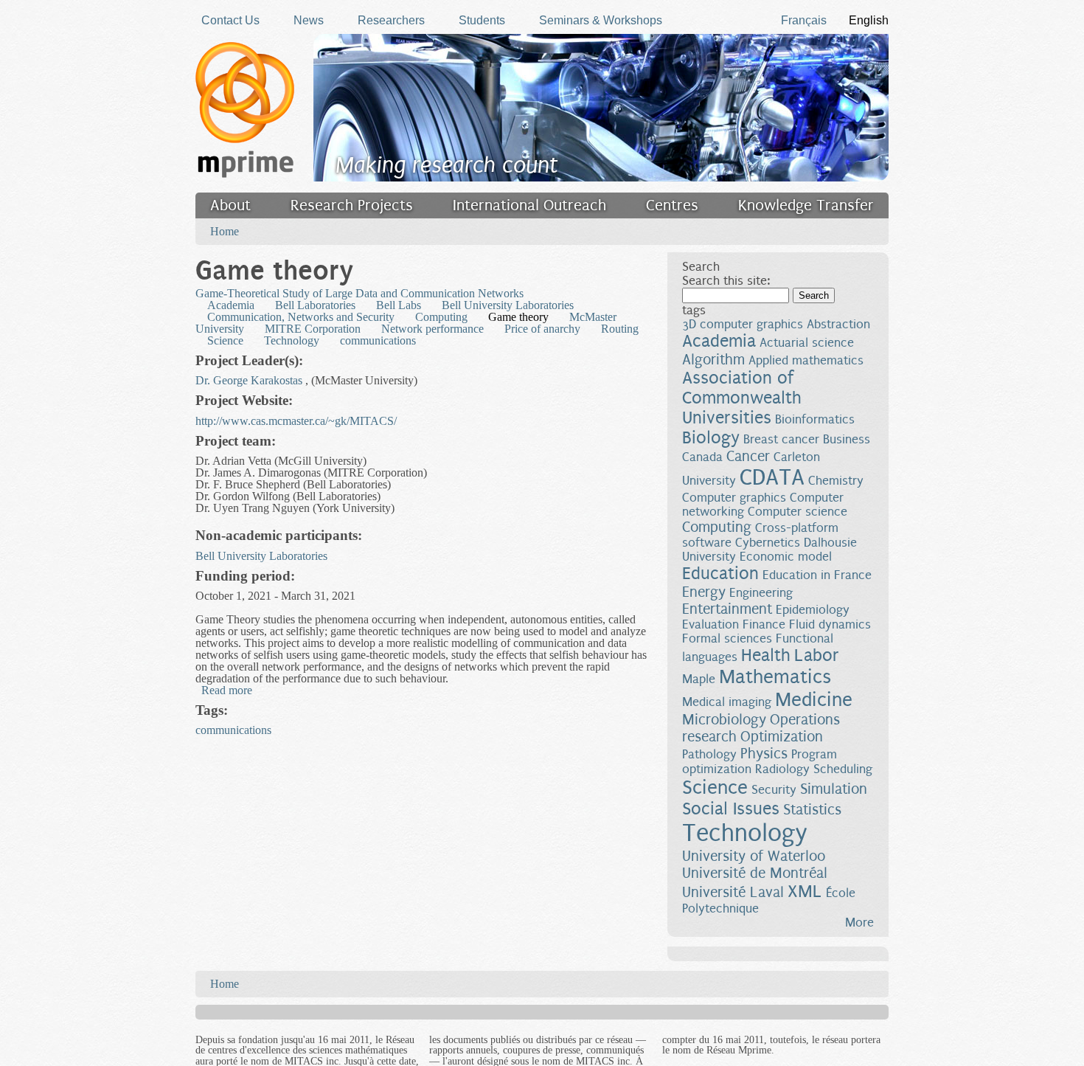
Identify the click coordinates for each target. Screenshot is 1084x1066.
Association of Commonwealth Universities (742, 398)
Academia (230, 305)
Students (482, 20)
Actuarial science (807, 343)
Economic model (786, 557)
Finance (764, 624)
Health (766, 655)
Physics (764, 753)
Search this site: (726, 281)
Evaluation (710, 624)
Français (804, 20)
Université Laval (733, 892)
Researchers (391, 20)
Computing (441, 317)
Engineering (761, 593)
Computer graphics (734, 498)
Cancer (748, 456)
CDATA (772, 478)
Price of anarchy (542, 328)
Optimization (781, 736)
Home (224, 231)
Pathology (709, 754)
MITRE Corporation (313, 328)
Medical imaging (726, 702)
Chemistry (836, 481)
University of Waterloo (753, 856)
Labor (816, 655)
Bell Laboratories (315, 305)
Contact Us (230, 20)
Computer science (797, 512)
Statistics (812, 809)
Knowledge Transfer (806, 205)
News (308, 20)
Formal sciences (727, 638)
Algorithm (713, 359)
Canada (702, 457)
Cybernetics (767, 543)
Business (846, 439)
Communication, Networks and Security (301, 317)
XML (805, 891)
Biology (711, 438)
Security (773, 790)
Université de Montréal (754, 873)
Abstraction (838, 324)
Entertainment (727, 609)
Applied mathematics (806, 360)
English (869, 20)
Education (720, 574)
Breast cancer (781, 439)
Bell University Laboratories (508, 305)
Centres (672, 205)
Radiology (782, 769)
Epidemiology (813, 610)
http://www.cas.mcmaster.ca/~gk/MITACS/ (296, 421)
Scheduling (842, 769)
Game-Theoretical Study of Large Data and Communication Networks (359, 293)
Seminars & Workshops (600, 20)
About (230, 205)
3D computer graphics (742, 324)
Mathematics (775, 676)
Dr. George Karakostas (248, 380)
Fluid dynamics (830, 624)
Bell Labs (398, 305)
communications (378, 340)
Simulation (833, 789)
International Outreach (529, 205)
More (859, 923)
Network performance (432, 328)
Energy (704, 592)
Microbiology (724, 719)
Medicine (813, 699)
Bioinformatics (815, 419)
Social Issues (730, 809)
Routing (620, 328)
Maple (698, 679)
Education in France (817, 575)
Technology (291, 340)
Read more (226, 690)
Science (225, 340)
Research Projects (352, 205)
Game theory (518, 317)
